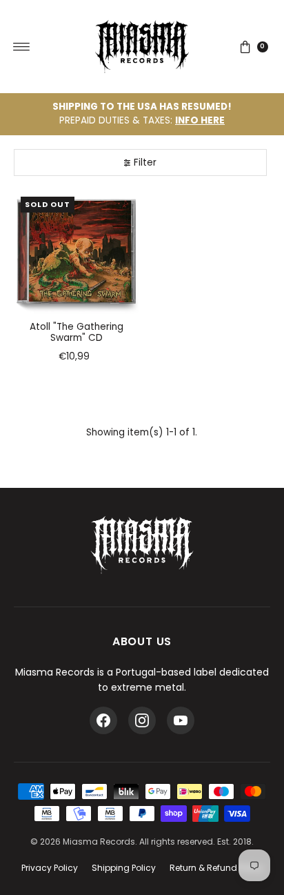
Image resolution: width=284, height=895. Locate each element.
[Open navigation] (21, 47)
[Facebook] (103, 720)
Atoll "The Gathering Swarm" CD (76, 332)
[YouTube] (180, 720)
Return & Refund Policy (216, 868)
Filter (145, 162)
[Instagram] (142, 720)
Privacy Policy (49, 868)
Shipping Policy (124, 868)
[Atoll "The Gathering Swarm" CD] (76, 252)
